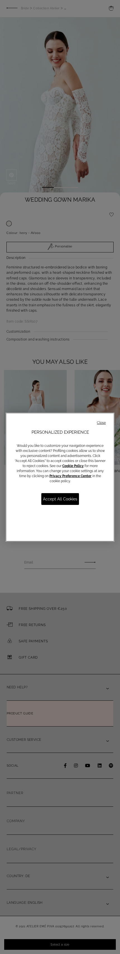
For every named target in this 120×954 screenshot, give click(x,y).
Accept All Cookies (60, 499)
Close (101, 423)
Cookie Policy (73, 466)
